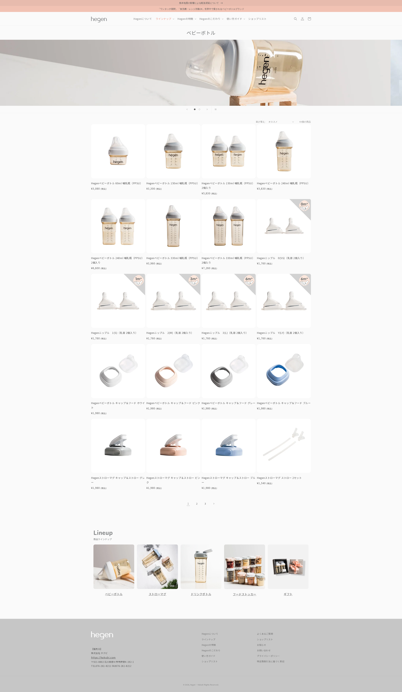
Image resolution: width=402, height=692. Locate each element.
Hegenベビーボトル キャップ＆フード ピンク (173, 403)
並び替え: (260, 121)
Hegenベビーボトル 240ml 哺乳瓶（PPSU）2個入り (117, 260)
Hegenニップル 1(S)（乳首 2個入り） (114, 333)
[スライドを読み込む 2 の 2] (199, 109)
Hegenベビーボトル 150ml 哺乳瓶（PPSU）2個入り (228, 185)
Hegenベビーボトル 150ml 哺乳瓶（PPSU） (172, 183)
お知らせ (261, 644)
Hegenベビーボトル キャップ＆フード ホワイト (118, 405)
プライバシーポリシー (268, 655)
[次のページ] (213, 503)
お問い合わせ (264, 650)
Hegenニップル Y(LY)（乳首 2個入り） (281, 333)
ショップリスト (210, 661)
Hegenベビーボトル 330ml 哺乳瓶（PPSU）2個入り (228, 260)
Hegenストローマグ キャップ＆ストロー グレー (118, 480)
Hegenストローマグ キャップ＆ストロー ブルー (228, 480)
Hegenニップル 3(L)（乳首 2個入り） (225, 333)
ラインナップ (208, 639)
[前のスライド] (187, 109)
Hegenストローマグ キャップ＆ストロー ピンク (173, 480)
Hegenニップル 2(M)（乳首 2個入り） (170, 333)
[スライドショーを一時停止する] (215, 109)
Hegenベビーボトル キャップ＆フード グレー (228, 403)
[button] (165, 18)
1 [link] (188, 503)
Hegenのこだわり (211, 650)
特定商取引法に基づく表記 (270, 661)
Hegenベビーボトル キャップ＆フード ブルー (284, 403)
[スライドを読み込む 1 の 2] (194, 109)
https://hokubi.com (103, 657)
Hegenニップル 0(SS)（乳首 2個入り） (281, 258)
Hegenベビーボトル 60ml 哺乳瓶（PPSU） (117, 183)
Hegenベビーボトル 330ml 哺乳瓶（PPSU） (172, 258)
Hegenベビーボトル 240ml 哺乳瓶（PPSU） (283, 183)
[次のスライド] (207, 109)
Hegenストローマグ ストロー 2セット (279, 478)
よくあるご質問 (265, 633)
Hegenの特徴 (209, 644)
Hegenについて (210, 633)
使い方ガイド (208, 655)
